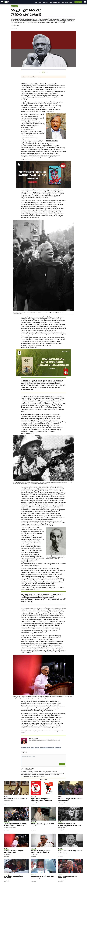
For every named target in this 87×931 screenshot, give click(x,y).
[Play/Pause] (43, 72)
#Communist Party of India (47, 747)
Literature (45, 2)
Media (63, 2)
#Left (32, 747)
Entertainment (68, 2)
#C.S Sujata (57, 747)
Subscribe (78, 2)
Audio (36, 2)
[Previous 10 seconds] (39, 72)
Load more (43, 779)
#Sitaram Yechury (25, 747)
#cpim (37, 747)
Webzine (55, 2)
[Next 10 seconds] (47, 72)
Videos (50, 2)
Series (59, 2)
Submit (62, 764)
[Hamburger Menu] (84, 2)
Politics (40, 2)
